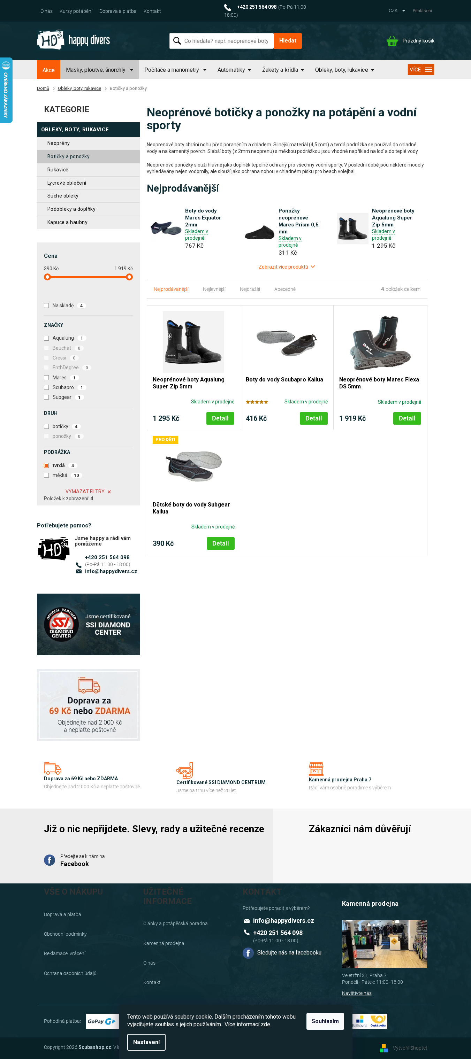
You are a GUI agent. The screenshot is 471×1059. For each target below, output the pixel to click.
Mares (64, 377)
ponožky (67, 436)
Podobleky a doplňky (71, 209)
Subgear (67, 397)
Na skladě (68, 305)
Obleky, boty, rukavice (75, 129)
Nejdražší (250, 289)
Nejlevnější (214, 289)
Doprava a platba (118, 11)
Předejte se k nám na (82, 860)
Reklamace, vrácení (64, 953)
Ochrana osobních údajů (70, 973)
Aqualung (68, 338)
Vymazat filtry (85, 491)
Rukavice (58, 169)
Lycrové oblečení (66, 183)
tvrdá (63, 465)
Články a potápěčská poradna (175, 923)
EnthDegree (70, 367)
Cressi (64, 358)
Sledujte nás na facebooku (289, 952)
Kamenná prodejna (163, 943)
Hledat (287, 40)
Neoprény (58, 143)
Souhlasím (325, 1021)
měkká (66, 475)
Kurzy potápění (76, 11)
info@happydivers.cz (111, 571)
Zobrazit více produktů (283, 267)
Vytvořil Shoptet (410, 1048)
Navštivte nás (357, 993)
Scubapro (68, 387)
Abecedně (285, 289)
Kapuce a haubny (67, 222)
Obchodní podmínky (65, 934)
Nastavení (146, 1042)
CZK (394, 10)
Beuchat (67, 348)
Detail (220, 418)
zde (265, 1024)
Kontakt (152, 11)
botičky (65, 426)
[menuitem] (48, 70)
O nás (46, 11)
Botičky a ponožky (68, 156)
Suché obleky (63, 196)
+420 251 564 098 (107, 557)
